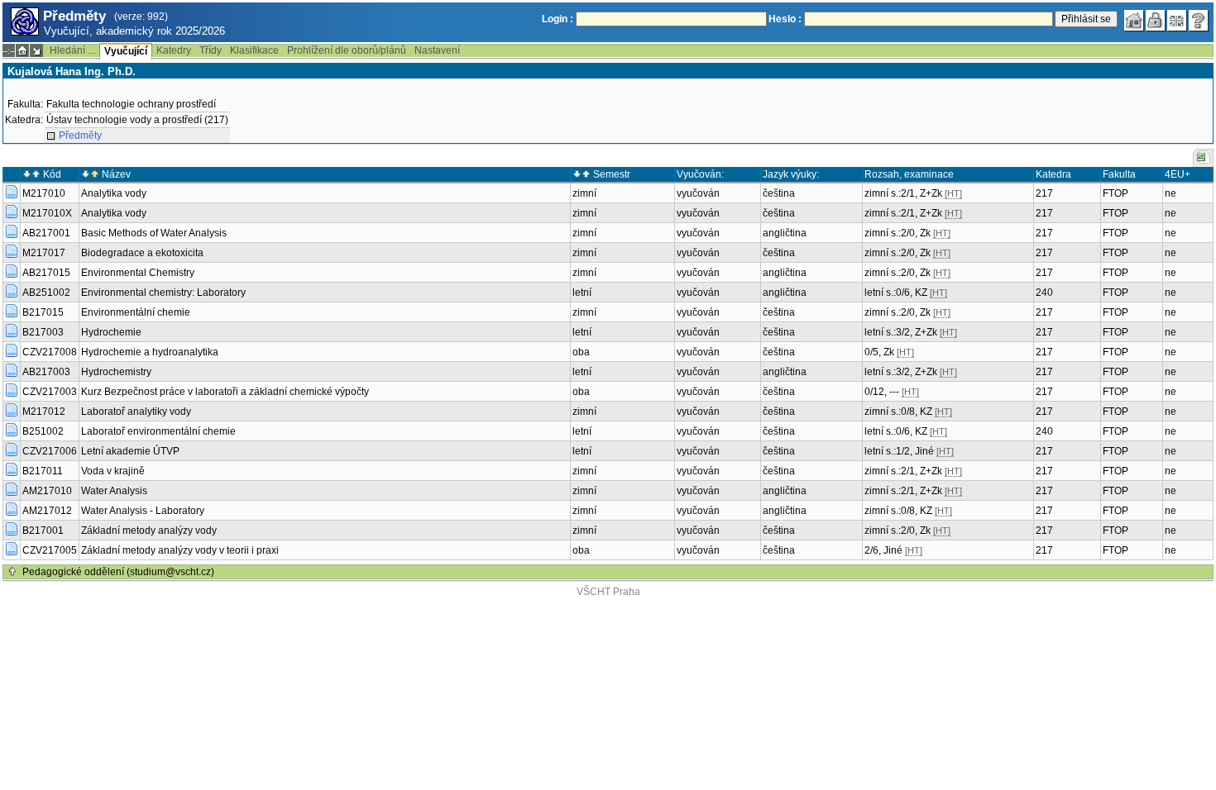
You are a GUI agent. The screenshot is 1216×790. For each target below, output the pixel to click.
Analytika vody (113, 193)
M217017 (43, 253)
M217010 (43, 193)
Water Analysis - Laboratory (142, 510)
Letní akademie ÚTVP (130, 451)
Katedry (173, 50)
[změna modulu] (36, 50)
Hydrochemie (111, 332)
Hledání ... (72, 50)
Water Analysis (114, 491)
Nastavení (437, 50)
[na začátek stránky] (12, 571)
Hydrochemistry (116, 372)
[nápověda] (1198, 20)
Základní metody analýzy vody (149, 530)
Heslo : (785, 19)
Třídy (210, 50)
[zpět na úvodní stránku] (1134, 20)
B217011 (42, 471)
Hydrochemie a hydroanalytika (149, 352)
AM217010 (47, 491)
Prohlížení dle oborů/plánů (346, 50)
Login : (557, 19)
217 (1044, 193)
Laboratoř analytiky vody (136, 411)
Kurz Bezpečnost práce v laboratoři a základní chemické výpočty (225, 391)
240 (1044, 292)
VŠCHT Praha (608, 591)
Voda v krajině (113, 471)
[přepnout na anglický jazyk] (1177, 20)
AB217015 (46, 272)
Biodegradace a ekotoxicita (142, 253)
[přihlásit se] (1155, 20)
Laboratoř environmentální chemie (158, 431)
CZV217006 (49, 451)
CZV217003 (49, 391)
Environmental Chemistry (137, 272)
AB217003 (46, 372)
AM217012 (47, 510)
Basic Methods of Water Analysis (154, 233)
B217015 (43, 312)
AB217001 (46, 233)
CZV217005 (49, 550)
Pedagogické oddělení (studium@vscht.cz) (118, 572)
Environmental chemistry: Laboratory (163, 292)
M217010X (47, 213)
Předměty (80, 135)
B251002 (43, 431)
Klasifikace (254, 50)
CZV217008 (49, 352)
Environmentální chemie (135, 312)
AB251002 (46, 292)
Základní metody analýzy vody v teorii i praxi (180, 550)
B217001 (43, 530)
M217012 (43, 411)
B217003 (43, 332)
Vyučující (125, 51)
